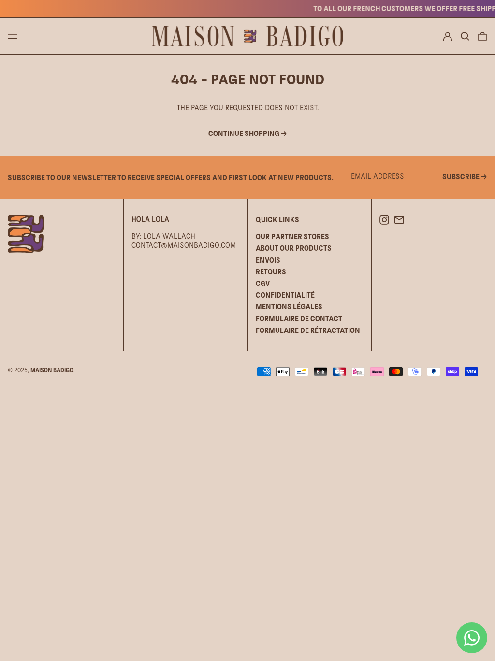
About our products (294, 248)
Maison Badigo (51, 370)
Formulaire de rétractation (308, 330)
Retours (271, 272)
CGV (263, 283)
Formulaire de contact (299, 319)
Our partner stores (292, 236)
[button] (465, 36)
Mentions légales (289, 306)
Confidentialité (285, 295)
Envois (268, 260)
